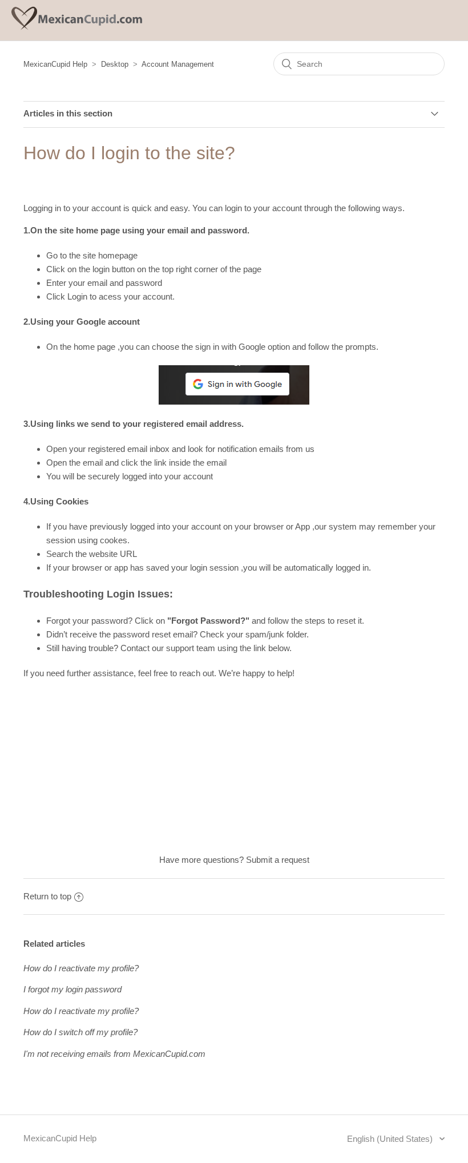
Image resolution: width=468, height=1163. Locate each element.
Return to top (47, 896)
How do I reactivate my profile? (81, 968)
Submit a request (277, 860)
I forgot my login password (72, 989)
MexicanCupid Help (55, 64)
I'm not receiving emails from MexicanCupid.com (114, 1054)
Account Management (178, 64)
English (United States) (391, 1139)
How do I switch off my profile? (80, 1032)
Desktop (114, 64)
